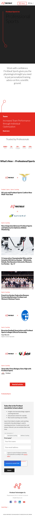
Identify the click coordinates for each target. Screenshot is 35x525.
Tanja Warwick (5, 335)
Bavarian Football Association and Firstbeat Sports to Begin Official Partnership (17, 331)
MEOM (30, 514)
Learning (4, 507)
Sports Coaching (15, 189)
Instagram (15, 502)
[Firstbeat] (6, 3)
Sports (8, 189)
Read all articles (17, 384)
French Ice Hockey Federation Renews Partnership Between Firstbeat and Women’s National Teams (15, 297)
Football (3, 189)
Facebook (11, 502)
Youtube (24, 502)
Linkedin (20, 502)
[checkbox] (11, 435)
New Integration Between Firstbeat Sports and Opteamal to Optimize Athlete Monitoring (16, 228)
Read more (6, 131)
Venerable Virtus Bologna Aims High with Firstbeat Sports (16, 369)
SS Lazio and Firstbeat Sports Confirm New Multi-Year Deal (16, 193)
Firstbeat (8, 373)
